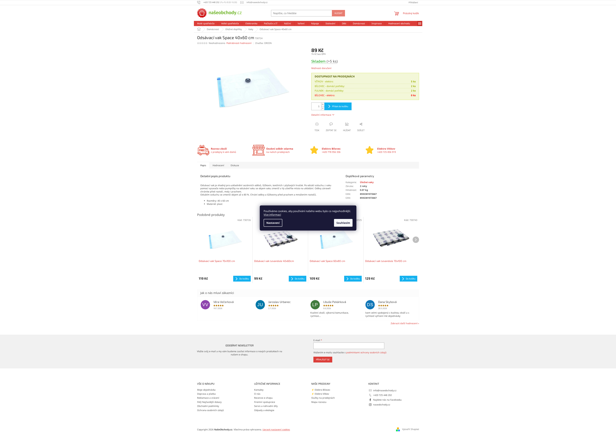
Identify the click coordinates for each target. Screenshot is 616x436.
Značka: (263, 43)
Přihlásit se (323, 359)
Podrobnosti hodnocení (239, 43)
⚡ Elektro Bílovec (320, 389)
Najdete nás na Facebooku (387, 399)
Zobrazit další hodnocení (404, 323)
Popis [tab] (203, 165)
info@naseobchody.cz (384, 390)
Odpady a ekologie (264, 410)
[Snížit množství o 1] (322, 108)
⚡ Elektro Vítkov (320, 393)
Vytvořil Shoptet (410, 429)
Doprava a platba (206, 393)
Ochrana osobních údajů (210, 410)
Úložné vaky (367, 182)
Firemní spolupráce (264, 402)
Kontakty (258, 389)
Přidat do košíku (340, 106)
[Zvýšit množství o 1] (322, 104)
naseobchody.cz (381, 404)
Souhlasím (343, 223)
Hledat (338, 13)
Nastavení (273, 223)
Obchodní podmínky (208, 406)
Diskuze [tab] (235, 165)
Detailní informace (321, 114)
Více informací (272, 214)
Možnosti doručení (321, 68)
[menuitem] (206, 23)
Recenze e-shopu (263, 397)
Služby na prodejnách (323, 397)
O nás (257, 393)
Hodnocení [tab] (218, 165)
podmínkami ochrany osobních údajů (366, 352)
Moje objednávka (206, 389)
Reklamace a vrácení (208, 397)
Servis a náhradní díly (266, 406)
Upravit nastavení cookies (276, 429)
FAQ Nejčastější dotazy (209, 402)
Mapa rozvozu (318, 402)
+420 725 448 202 (382, 395)
